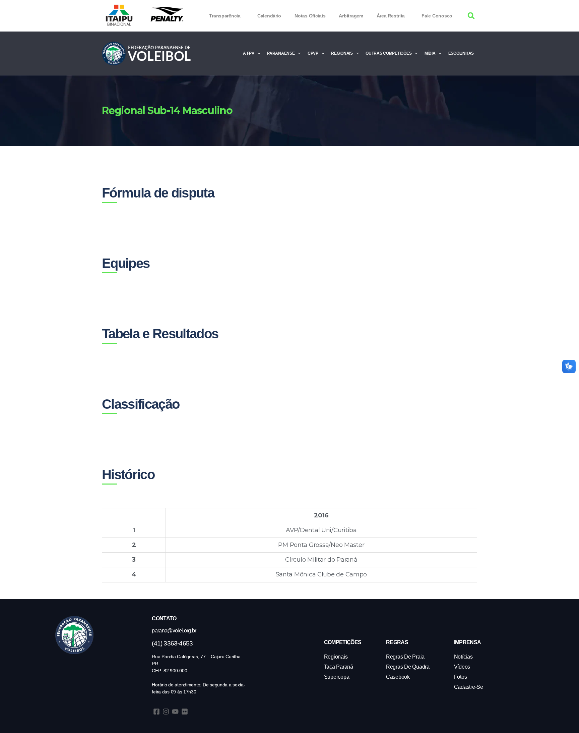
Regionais (342, 53)
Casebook (398, 677)
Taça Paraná (338, 667)
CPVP (313, 53)
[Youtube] (175, 711)
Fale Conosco (437, 15)
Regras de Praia (405, 657)
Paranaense (281, 53)
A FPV (248, 53)
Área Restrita (391, 15)
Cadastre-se (468, 687)
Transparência (225, 15)
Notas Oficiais (310, 15)
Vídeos (462, 667)
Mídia (430, 53)
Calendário (269, 15)
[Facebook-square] (156, 711)
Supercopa (336, 677)
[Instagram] (166, 711)
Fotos (460, 677)
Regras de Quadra (408, 667)
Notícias (463, 657)
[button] (471, 15)
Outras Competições (388, 53)
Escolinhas (461, 53)
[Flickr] (184, 711)
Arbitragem (351, 15)
